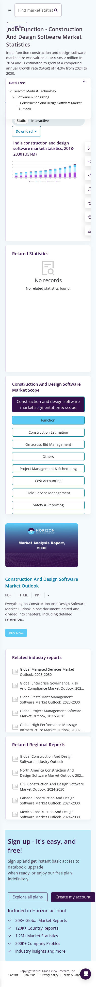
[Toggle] (10, 91)
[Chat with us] (85, 974)
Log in (17, 26)
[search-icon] (56, 10)
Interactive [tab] (40, 120)
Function (48, 420)
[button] (34, 91)
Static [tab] (21, 120)
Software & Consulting (33, 97)
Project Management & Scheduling (48, 468)
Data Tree (17, 82)
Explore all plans (28, 897)
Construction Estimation (48, 432)
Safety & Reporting (48, 505)
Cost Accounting (48, 480)
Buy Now (16, 633)
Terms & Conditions (75, 975)
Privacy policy (49, 975)
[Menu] (10, 10)
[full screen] (90, 147)
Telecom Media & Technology (34, 91)
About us (29, 975)
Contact (13, 975)
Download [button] (25, 131)
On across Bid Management (48, 444)
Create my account (73, 897)
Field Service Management (48, 493)
